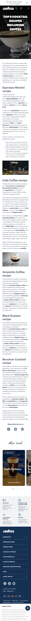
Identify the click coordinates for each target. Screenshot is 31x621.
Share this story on (15, 424)
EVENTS (20, 517)
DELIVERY (6, 503)
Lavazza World (9, 561)
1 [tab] (12, 489)
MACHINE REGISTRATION (12, 566)
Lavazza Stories (9, 551)
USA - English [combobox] (8, 591)
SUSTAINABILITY (9, 556)
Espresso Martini (12, 98)
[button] (26, 2)
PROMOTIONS (8, 547)
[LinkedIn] (22, 429)
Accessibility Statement (18, 602)
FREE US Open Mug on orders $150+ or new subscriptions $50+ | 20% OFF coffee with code (14, 3)
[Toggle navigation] (28, 8)
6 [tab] (21, 489)
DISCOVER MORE (14, 482)
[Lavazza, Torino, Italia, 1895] (8, 8)
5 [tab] (19, 489)
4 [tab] (18, 489)
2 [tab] (14, 489)
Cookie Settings (23, 600)
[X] (15, 429)
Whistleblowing (7, 602)
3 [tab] (16, 489)
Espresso (9, 114)
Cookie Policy (15, 600)
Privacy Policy (6, 600)
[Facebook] (9, 429)
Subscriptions (9, 542)
